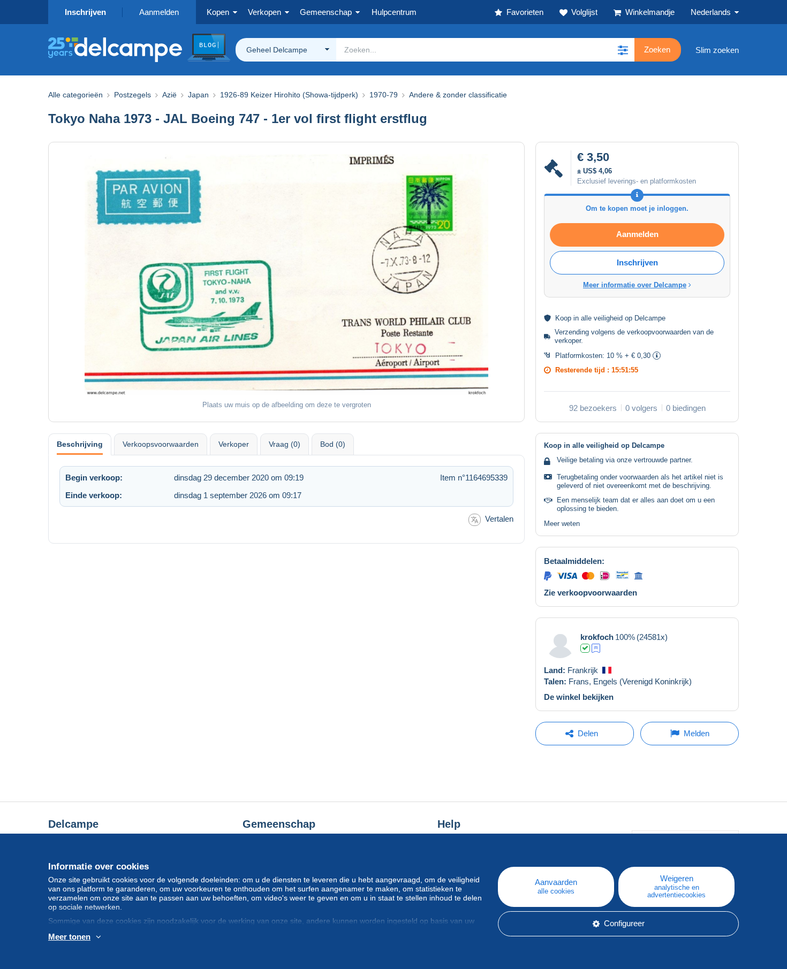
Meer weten (562, 524)
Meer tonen (69, 936)
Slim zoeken (717, 50)
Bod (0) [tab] (332, 444)
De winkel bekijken (579, 696)
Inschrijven (85, 12)
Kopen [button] (218, 12)
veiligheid (608, 318)
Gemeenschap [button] (326, 12)
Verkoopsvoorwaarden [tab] (161, 444)
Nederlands (711, 12)
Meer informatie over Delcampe (634, 285)
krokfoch (597, 637)
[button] (622, 50)
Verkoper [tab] (233, 444)
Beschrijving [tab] (80, 444)
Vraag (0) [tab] (284, 444)
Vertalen (499, 518)
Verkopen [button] (264, 12)
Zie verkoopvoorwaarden (590, 592)
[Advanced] (596, 648)
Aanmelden (159, 12)
